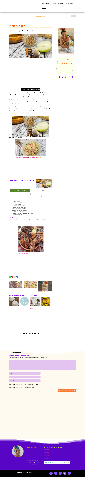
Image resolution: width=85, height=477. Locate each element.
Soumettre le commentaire (66, 390)
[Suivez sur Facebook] (59, 77)
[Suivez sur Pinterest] (72, 77)
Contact (46, 455)
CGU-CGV (46, 458)
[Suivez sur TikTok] (65, 77)
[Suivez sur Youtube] (69, 77)
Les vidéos (54, 3)
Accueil (43, 3)
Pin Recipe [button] (42, 190)
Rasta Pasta (26, 289)
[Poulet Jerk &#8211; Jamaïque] (15, 284)
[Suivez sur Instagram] (62, 77)
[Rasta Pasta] (30, 284)
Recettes (48, 3)
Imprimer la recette (36, 89)
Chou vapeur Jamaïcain (43, 291)
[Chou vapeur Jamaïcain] (45, 286)
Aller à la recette (26, 89)
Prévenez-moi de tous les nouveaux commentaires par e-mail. (24, 384)
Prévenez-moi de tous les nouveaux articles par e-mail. (22, 387)
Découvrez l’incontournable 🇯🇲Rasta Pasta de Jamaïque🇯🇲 (28, 157)
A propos (43, 8)
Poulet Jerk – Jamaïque (23, 253)
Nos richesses (69, 3)
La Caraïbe (61, 3)
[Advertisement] (30, 77)
